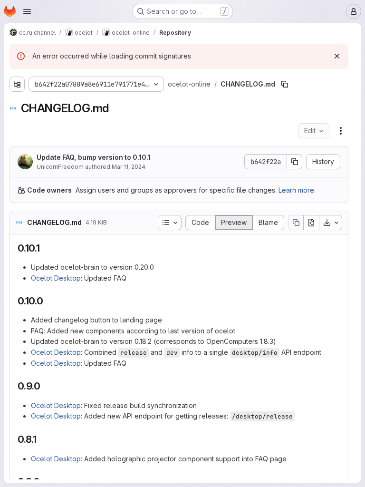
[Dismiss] (337, 56)
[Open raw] (311, 222)
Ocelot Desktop (56, 278)
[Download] (330, 222)
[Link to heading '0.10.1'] (45, 248)
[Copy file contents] (295, 222)
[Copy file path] (284, 84)
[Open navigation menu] (27, 11)
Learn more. (297, 190)
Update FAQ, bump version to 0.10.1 (94, 157)
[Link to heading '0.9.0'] (45, 386)
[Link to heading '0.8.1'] (42, 439)
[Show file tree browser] (17, 84)
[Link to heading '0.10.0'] (48, 301)
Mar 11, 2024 (128, 166)
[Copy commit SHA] (294, 161)
